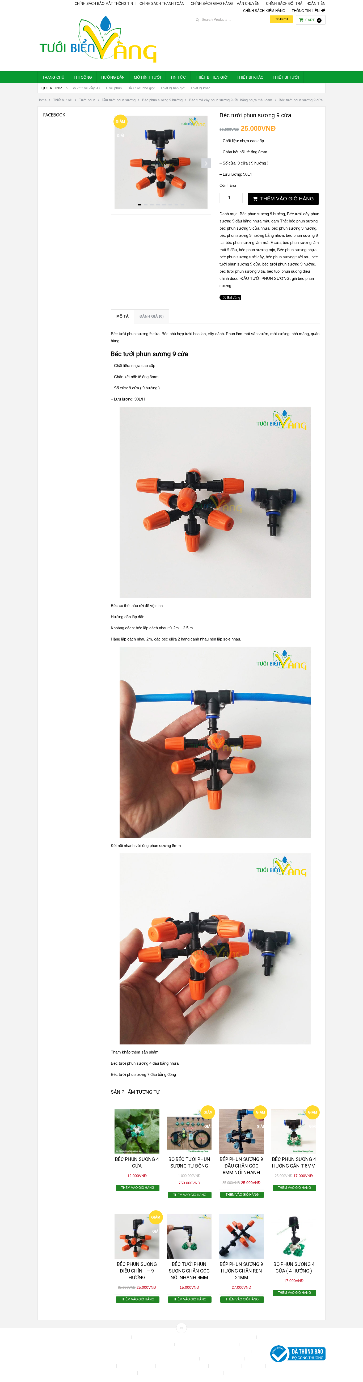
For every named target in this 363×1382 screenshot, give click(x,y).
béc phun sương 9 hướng (294, 228)
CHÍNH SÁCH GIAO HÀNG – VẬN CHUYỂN (225, 3)
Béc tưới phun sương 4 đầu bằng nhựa (145, 1063)
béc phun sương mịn (257, 249)
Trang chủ (53, 77)
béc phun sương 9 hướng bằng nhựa (252, 235)
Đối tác (253, 1358)
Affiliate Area (119, 1337)
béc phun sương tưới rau (287, 257)
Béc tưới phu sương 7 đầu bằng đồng (143, 1074)
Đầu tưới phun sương (119, 100)
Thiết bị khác (250, 77)
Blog (138, 1337)
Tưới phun (113, 88)
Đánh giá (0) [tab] (152, 316)
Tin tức (178, 77)
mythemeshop (65, 1355)
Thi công (83, 77)
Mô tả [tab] (122, 316)
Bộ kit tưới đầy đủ (85, 88)
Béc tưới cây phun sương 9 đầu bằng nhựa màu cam (230, 100)
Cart (312, 20)
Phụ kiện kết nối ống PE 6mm (182, 1366)
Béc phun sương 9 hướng (162, 100)
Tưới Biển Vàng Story (244, 1373)
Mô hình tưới (147, 77)
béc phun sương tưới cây (242, 257)
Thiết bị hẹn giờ (211, 77)
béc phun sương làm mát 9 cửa (253, 242)
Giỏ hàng (107, 1366)
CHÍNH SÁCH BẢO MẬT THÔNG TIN (104, 3)
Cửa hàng (210, 1358)
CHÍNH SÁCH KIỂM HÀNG (264, 10)
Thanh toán (254, 1366)
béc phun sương (303, 221)
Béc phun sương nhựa (296, 249)
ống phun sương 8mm (161, 845)
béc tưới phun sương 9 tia (242, 271)
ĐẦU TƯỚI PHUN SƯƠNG (265, 278)
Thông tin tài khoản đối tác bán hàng (169, 1373)
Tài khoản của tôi (225, 1366)
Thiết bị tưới (286, 77)
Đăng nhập (233, 1358)
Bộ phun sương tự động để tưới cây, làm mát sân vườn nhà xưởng (201, 1337)
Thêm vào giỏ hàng (287, 198)
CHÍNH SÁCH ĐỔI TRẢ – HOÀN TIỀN (295, 3)
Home (42, 100)
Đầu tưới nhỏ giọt (141, 88)
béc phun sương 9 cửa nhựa (244, 228)
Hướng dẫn (113, 77)
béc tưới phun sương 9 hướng (288, 264)
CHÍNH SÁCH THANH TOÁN (162, 3)
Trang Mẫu (212, 1373)
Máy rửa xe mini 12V (136, 1366)
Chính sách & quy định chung (149, 1344)
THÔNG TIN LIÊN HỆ (308, 10)
